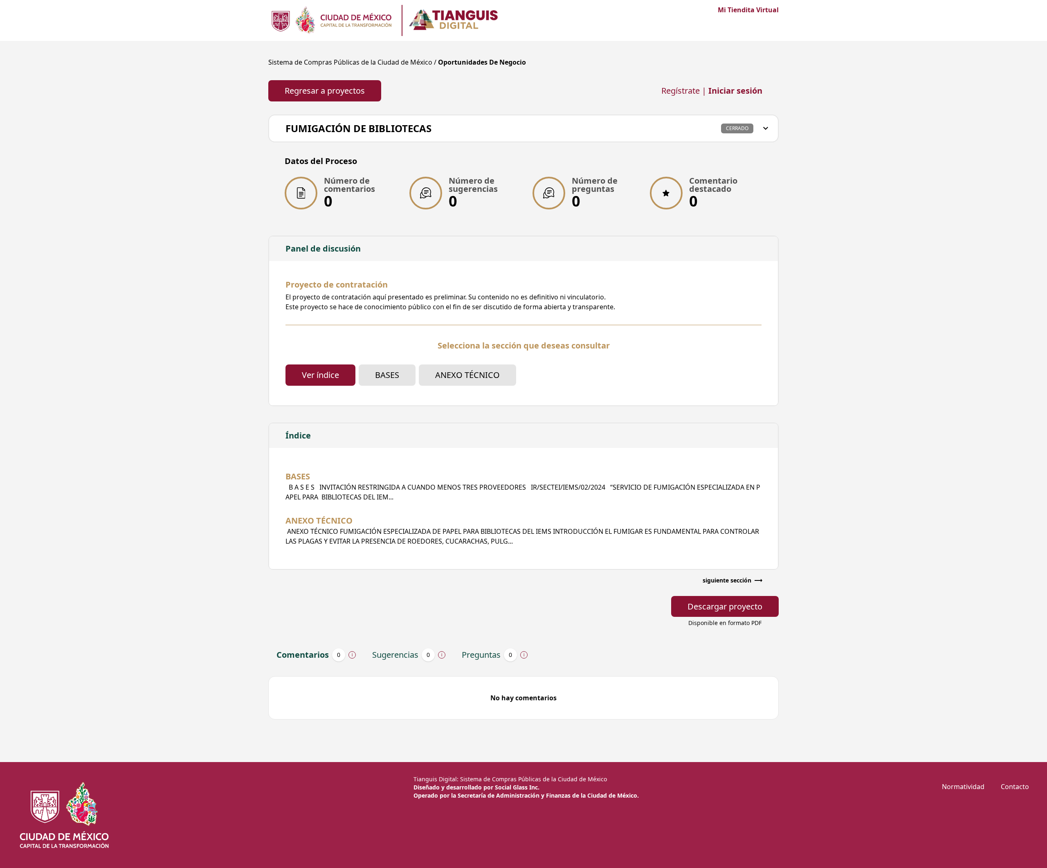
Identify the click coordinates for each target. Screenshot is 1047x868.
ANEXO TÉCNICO (467, 374)
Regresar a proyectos (325, 90)
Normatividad (963, 786)
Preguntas (487, 654)
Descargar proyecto (725, 606)
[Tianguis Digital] (331, 20)
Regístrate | (711, 90)
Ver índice (320, 374)
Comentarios (308, 654)
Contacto (1015, 786)
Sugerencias (401, 654)
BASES (387, 374)
